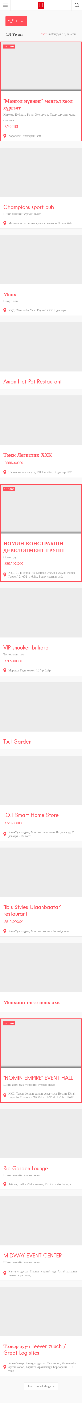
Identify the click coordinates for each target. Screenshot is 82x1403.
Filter (20, 21)
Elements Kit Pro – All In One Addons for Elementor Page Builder (41, 1402)
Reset (42, 34)
